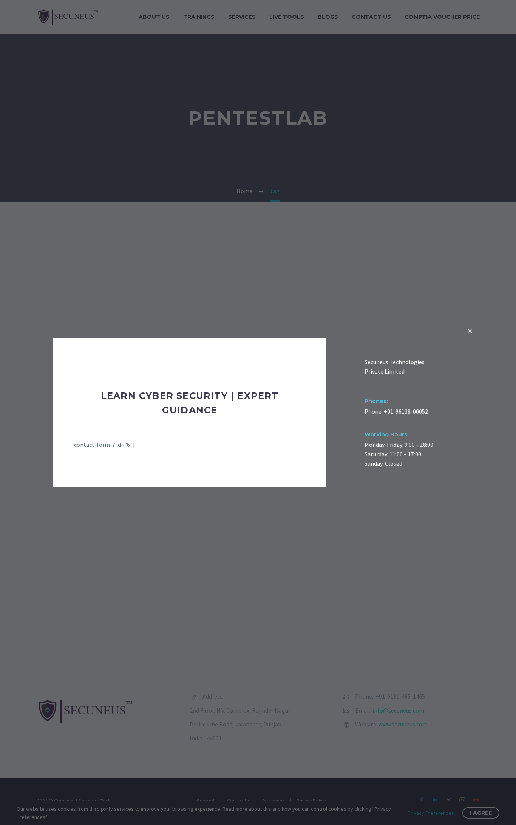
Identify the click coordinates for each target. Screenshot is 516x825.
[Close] (470, 331)
